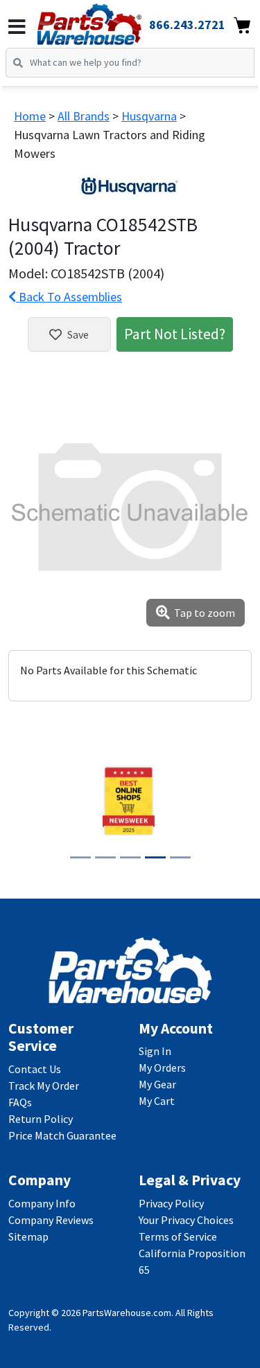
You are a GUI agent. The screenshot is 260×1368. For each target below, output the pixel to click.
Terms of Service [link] (178, 1236)
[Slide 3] (130, 857)
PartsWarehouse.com (127, 1312)
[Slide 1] (80, 857)
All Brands (84, 116)
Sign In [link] (155, 1051)
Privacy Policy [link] (171, 1203)
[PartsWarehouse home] (109, 20)
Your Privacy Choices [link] (186, 1220)
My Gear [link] (157, 1084)
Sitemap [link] (28, 1236)
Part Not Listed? (174, 333)
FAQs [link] (20, 1102)
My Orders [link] (162, 1067)
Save (78, 334)
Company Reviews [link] (51, 1220)
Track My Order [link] (43, 1085)
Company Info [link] (42, 1203)
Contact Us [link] (34, 1069)
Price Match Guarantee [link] (62, 1135)
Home (30, 116)
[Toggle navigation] (17, 27)
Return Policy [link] (40, 1119)
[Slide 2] (105, 857)
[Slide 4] (155, 857)
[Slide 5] (180, 857)
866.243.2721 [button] (187, 25)
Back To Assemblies (69, 297)
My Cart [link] (157, 1101)
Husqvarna (149, 116)
